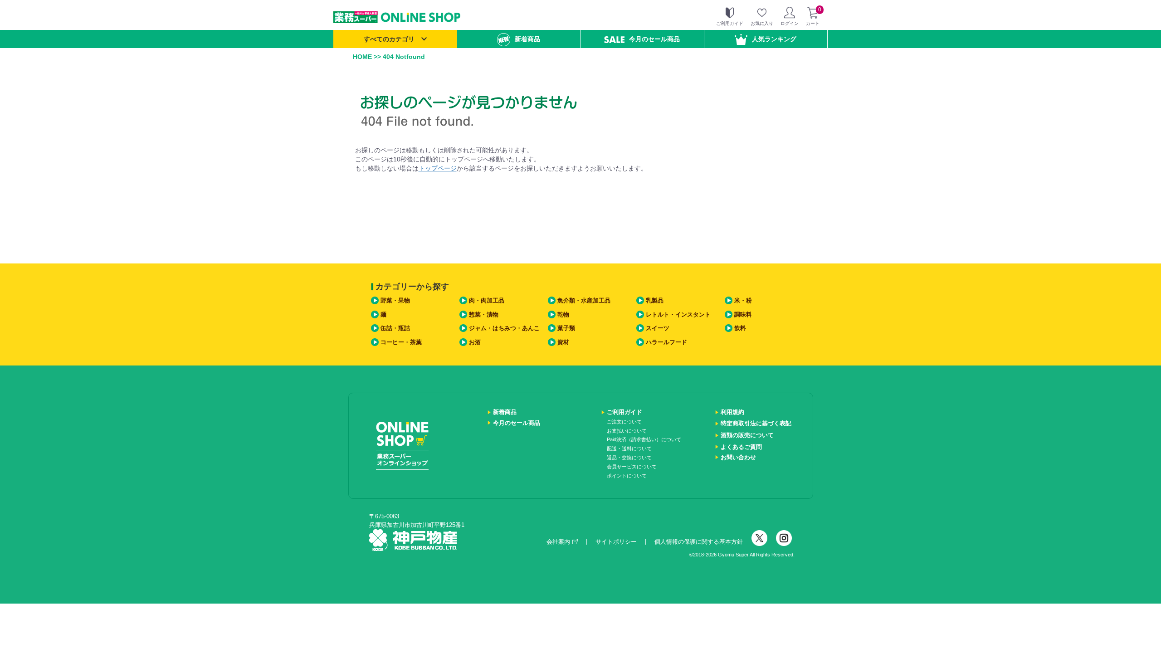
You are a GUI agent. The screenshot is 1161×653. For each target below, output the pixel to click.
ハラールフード (666, 342)
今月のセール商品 (654, 39)
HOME (362, 56)
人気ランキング (774, 39)
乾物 (563, 314)
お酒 (475, 342)
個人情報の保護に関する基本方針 (698, 541)
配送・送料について (629, 448)
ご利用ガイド (624, 412)
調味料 (743, 314)
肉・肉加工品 (486, 300)
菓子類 (566, 328)
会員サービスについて (632, 466)
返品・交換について (629, 457)
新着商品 (527, 39)
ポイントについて (627, 475)
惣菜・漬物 (483, 314)
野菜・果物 (395, 300)
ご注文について (624, 421)
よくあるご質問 (741, 446)
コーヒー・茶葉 (401, 342)
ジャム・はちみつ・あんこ (504, 328)
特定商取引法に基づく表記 (756, 423)
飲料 (740, 328)
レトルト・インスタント (678, 314)
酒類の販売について (747, 435)
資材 (563, 342)
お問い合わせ (738, 457)
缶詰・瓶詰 (395, 328)
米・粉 (743, 300)
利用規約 (732, 412)
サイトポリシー (616, 541)
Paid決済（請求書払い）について (644, 439)
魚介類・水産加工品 (583, 300)
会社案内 (558, 541)
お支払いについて (627, 431)
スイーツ (657, 328)
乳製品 (654, 300)
